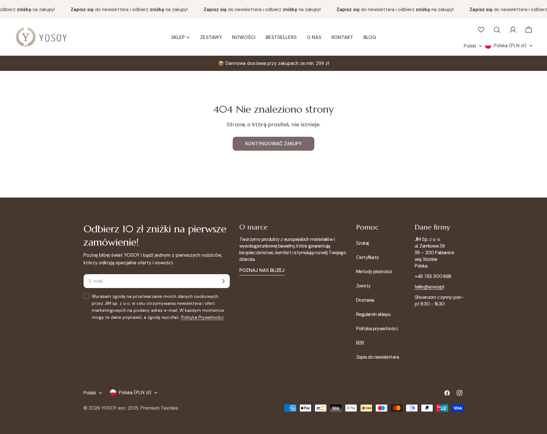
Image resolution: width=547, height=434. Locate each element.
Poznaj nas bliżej (262, 270)
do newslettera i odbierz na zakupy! (126, 9)
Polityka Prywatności (202, 317)
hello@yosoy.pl (429, 287)
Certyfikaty (367, 257)
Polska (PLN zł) (510, 45)
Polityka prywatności (377, 328)
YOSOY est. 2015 (119, 408)
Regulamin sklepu (373, 314)
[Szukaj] (497, 29)
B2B (360, 343)
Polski (470, 46)
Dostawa (365, 300)
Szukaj (362, 243)
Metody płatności (374, 271)
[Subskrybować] (223, 281)
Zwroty (363, 286)
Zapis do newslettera (377, 357)
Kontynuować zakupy (273, 144)
